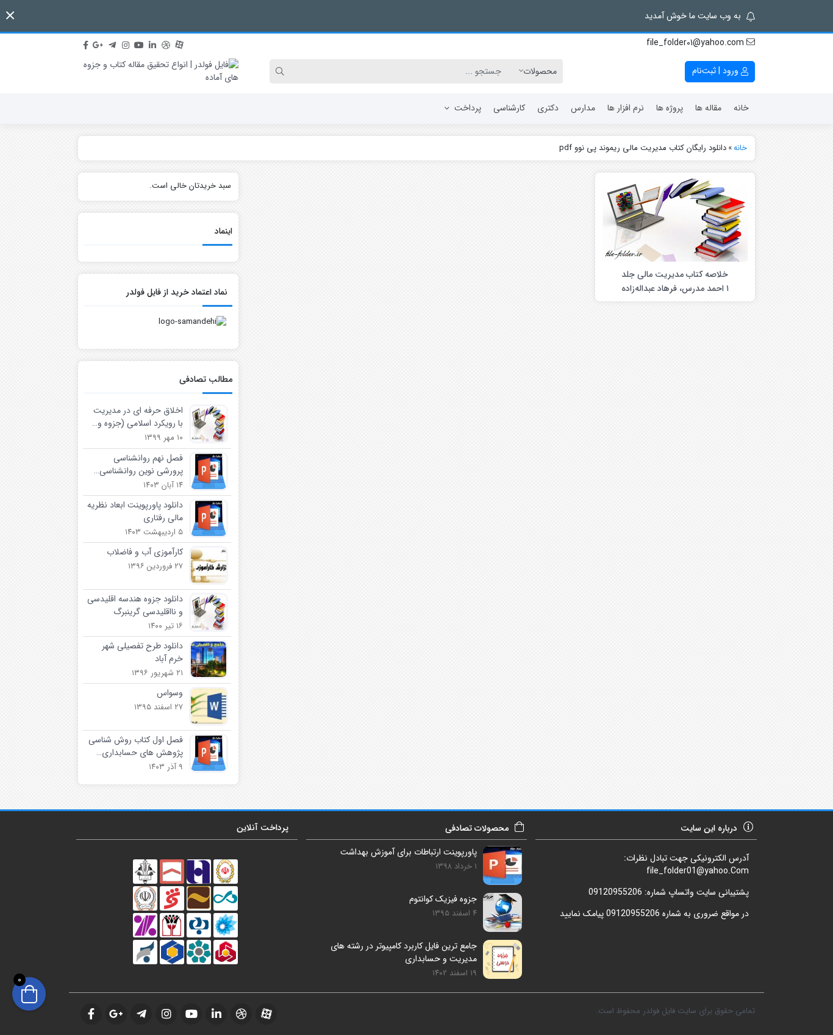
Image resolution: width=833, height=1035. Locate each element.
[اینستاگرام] (125, 43)
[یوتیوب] (139, 43)
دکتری (548, 108)
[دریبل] (166, 43)
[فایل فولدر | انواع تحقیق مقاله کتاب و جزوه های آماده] (158, 71)
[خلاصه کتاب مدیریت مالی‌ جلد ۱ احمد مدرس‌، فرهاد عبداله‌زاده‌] (675, 219)
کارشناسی (509, 108)
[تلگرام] (112, 43)
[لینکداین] (152, 43)
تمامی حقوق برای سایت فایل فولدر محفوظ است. (675, 1011)
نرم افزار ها (625, 108)
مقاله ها (708, 108)
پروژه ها (669, 108)
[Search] (282, 71)
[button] (10, 15)
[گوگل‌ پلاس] (99, 43)
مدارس (583, 108)
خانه (741, 108)
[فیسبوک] (85, 43)
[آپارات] (179, 43)
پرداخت (467, 108)
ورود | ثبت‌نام (716, 70)
